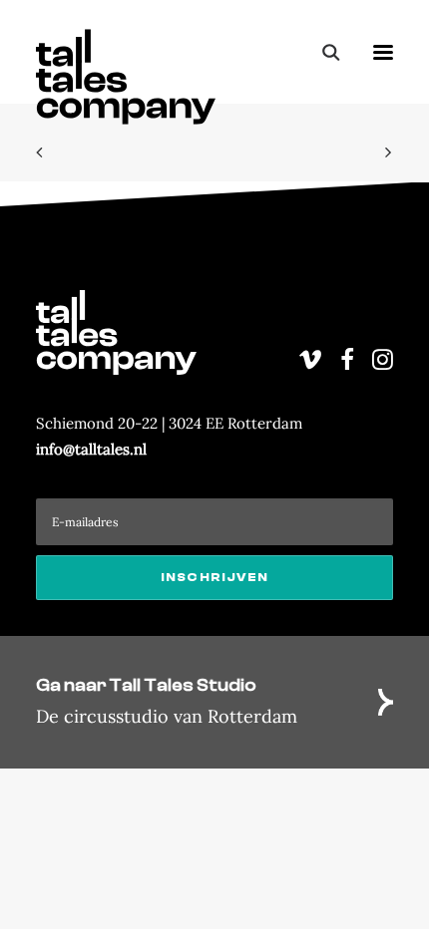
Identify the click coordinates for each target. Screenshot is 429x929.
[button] (383, 52)
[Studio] (214, 702)
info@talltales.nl (91, 449)
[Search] (322, 52)
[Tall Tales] (125, 52)
